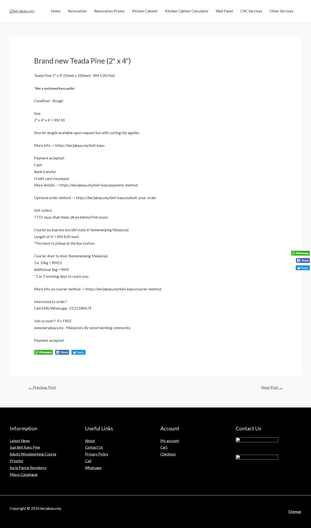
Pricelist (16, 461)
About (90, 440)
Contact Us (94, 447)
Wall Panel (224, 11)
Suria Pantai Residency (28, 467)
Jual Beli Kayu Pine (25, 447)
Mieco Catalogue (24, 474)
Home (55, 11)
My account (169, 440)
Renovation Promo (109, 11)
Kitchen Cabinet (145, 11)
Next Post (272, 387)
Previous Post (42, 387)
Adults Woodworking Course (33, 454)
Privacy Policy (96, 454)
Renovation (77, 11)
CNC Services (251, 11)
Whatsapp (93, 467)
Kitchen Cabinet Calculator (186, 11)
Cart (164, 447)
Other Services (281, 11)
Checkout (168, 454)
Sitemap (294, 511)
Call (88, 461)
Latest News (20, 440)
